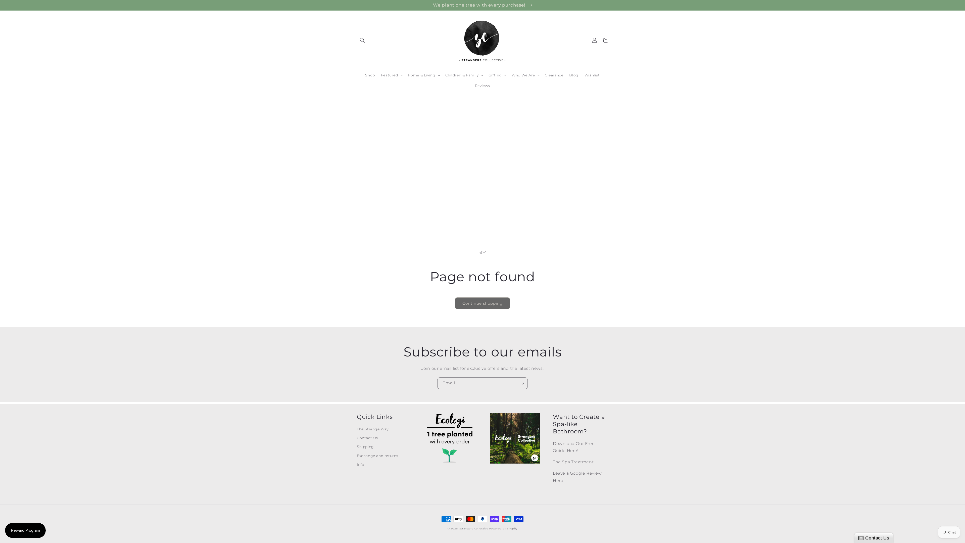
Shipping (365, 446)
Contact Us (367, 438)
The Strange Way (373, 429)
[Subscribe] (521, 383)
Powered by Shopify (503, 528)
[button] (362, 40)
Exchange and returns (377, 456)
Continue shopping (482, 303)
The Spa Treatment (573, 462)
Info (360, 464)
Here (558, 480)
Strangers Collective (473, 528)
